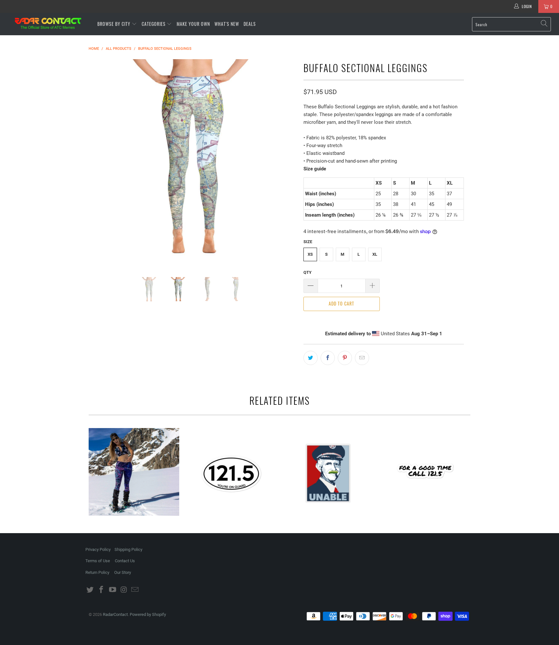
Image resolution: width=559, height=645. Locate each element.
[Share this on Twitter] (310, 358)
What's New (226, 23)
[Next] (285, 163)
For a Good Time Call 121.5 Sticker (425, 473)
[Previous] (99, 163)
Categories (154, 23)
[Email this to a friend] (362, 358)
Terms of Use (97, 560)
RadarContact (115, 614)
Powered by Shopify (148, 614)
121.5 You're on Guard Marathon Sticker (231, 473)
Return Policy (97, 572)
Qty (307, 272)
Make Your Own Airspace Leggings (134, 472)
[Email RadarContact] (135, 590)
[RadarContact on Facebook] (101, 590)
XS (310, 254)
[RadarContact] (47, 23)
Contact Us (125, 560)
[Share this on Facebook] (328, 358)
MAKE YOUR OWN (193, 23)
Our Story (122, 572)
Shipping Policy (128, 549)
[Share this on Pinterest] (345, 358)
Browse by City (113, 23)
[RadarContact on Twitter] (90, 590)
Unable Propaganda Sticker (328, 473)
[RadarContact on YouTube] (112, 590)
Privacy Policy (98, 549)
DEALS (250, 23)
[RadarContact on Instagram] (124, 590)
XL (374, 254)
